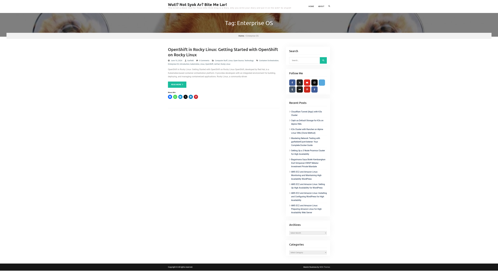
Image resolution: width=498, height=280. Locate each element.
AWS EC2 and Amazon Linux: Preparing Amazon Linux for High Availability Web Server (306, 209)
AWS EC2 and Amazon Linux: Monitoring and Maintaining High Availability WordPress (306, 175)
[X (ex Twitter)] (300, 82)
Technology (249, 61)
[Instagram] (314, 82)
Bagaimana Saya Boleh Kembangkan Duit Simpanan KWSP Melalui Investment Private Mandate (308, 163)
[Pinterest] (307, 89)
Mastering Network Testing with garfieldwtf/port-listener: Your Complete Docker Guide (305, 141)
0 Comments (204, 61)
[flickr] (300, 89)
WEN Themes (324, 267)
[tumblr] (292, 89)
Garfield (190, 61)
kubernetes (194, 64)
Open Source (238, 61)
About (321, 6)
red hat (217, 64)
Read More (176, 84)
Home (311, 6)
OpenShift (209, 64)
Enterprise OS (173, 64)
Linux (230, 61)
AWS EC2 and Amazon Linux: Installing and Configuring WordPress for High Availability (309, 196)
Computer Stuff (221, 61)
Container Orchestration (269, 61)
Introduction (185, 64)
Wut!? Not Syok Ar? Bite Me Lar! (197, 4)
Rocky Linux (225, 64)
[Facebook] (292, 82)
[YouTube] (307, 82)
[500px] (322, 82)
